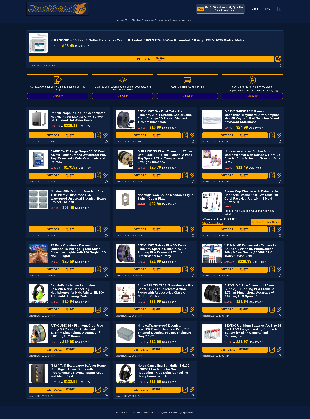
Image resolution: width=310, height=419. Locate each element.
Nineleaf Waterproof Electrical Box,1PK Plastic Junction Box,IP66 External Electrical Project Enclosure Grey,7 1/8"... (165, 331)
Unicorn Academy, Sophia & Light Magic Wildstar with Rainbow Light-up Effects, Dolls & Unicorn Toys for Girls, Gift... (252, 157)
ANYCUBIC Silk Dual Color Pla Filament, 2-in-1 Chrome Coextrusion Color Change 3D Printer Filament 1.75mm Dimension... (165, 117)
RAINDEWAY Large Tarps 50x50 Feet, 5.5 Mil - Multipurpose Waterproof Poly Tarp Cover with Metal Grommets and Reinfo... (79, 157)
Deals (255, 8)
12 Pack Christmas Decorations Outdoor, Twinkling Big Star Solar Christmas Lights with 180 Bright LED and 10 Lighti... (78, 251)
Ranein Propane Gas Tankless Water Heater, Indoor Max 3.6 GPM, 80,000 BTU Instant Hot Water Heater (78, 116)
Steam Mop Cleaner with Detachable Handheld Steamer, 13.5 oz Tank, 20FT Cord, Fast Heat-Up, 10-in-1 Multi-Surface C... (252, 197)
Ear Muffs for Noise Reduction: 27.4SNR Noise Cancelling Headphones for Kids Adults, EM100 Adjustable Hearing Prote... (77, 291)
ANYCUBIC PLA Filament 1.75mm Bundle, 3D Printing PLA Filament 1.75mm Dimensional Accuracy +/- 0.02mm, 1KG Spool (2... (249, 291)
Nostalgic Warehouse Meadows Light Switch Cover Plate (165, 196)
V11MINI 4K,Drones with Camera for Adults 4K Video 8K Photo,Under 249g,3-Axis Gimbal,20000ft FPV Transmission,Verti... (250, 251)
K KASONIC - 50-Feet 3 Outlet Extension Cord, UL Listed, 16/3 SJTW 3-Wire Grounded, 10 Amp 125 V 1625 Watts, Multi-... (149, 40)
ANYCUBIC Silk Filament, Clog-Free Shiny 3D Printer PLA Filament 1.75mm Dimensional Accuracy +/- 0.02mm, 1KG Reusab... (77, 331)
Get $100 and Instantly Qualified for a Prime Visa (224, 9)
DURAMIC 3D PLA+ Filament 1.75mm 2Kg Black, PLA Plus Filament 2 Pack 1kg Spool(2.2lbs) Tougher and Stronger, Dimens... (165, 157)
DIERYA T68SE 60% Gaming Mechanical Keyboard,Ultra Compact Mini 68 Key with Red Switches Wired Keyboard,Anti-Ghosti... (251, 117)
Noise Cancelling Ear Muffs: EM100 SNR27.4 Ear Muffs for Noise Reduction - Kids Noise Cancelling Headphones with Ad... (163, 371)
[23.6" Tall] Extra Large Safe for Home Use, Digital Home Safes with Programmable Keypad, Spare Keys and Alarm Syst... (78, 371)
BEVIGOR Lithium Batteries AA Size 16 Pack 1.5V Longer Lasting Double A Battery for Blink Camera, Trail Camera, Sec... (252, 331)
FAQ (267, 8)
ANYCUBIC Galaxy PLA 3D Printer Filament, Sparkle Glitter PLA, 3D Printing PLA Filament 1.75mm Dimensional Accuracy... (163, 251)
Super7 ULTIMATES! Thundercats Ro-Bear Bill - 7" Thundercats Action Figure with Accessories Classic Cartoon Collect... (165, 291)
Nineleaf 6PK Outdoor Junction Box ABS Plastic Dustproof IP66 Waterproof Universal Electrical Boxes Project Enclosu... (79, 197)
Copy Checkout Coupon (268, 222)
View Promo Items (212, 223)
